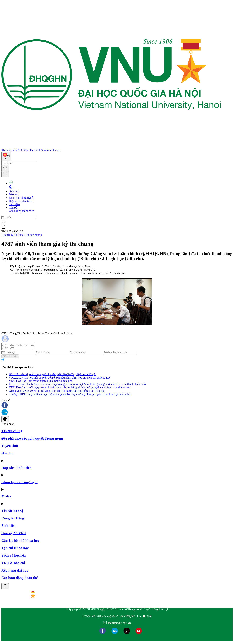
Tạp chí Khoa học (15, 548)
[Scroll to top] (5, 586)
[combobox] (6, 156)
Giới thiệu (14, 191)
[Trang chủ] (111, 146)
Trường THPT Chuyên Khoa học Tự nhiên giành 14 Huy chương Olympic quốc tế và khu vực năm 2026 (70, 394)
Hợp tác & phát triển (20, 201)
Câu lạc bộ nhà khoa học (20, 540)
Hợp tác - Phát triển (16, 468)
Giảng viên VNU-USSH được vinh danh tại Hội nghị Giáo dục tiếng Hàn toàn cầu (57, 390)
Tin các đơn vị (12, 511)
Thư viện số (8, 150)
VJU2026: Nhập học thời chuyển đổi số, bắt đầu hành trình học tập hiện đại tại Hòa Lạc (59, 377)
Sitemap (55, 150)
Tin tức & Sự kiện (12, 234)
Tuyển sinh (9, 446)
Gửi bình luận (10, 356)
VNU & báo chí (13, 563)
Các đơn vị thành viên (21, 210)
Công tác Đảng (12, 518)
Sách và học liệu (13, 555)
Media (6, 496)
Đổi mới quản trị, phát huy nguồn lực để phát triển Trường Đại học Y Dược (52, 374)
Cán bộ (13, 207)
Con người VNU (13, 533)
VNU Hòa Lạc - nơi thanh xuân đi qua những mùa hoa (40, 380)
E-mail (34, 150)
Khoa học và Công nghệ (19, 482)
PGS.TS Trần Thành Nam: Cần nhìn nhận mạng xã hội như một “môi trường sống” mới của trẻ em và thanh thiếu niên (77, 384)
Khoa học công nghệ (21, 197)
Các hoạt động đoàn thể (19, 578)
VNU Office (22, 150)
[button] (117, 405)
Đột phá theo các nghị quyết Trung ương (32, 438)
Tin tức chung (34, 234)
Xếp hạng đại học (14, 570)
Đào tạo (13, 194)
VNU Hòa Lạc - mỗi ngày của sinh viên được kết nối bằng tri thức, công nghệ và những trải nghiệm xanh (70, 387)
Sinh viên (14, 204)
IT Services (44, 150)
